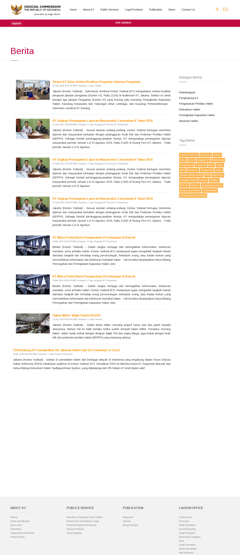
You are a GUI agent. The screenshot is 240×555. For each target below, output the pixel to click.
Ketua (183, 160)
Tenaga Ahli (207, 170)
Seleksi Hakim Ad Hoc (191, 175)
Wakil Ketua (218, 160)
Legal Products (134, 9)
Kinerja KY (193, 170)
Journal (126, 521)
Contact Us (188, 9)
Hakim (219, 165)
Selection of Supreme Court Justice (84, 517)
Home (73, 9)
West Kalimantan (187, 548)
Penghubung (186, 165)
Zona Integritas (74, 533)
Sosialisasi (201, 165)
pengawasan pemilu (212, 185)
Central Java (185, 517)
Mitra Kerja (217, 175)
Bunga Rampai (130, 525)
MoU (211, 165)
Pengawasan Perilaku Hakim (196, 103)
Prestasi (203, 180)
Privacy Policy (17, 537)
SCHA (191, 160)
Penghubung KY (188, 98)
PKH (207, 175)
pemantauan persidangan (193, 195)
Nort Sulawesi (186, 552)
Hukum (217, 155)
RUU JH (184, 185)
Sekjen (218, 170)
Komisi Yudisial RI (189, 155)
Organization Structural (22, 533)
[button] (16, 23)
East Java (184, 521)
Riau (181, 541)
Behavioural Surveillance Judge (83, 521)
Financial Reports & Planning (81, 525)
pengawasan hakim (190, 190)
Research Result (75, 529)
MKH (182, 170)
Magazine (128, 517)
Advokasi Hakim (188, 120)
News (172, 9)
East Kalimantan (187, 529)
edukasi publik (209, 190)
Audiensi (214, 180)
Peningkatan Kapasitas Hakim (197, 115)
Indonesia (206, 155)
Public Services (109, 9)
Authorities (15, 529)
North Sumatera (187, 525)
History (13, 517)
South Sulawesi (187, 533)
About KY (88, 9)
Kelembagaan (187, 92)
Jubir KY (195, 185)
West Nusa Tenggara (189, 537)
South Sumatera (187, 545)
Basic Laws (16, 525)
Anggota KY (203, 160)
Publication (155, 9)
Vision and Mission (20, 521)
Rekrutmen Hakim (189, 109)
